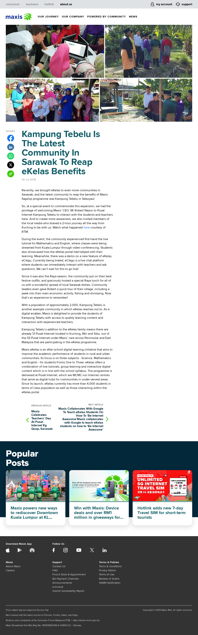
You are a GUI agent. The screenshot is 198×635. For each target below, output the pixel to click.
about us (66, 4)
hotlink (49, 4)
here (87, 227)
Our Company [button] (73, 16)
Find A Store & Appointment (69, 574)
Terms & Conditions (110, 566)
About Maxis (13, 566)
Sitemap (77, 625)
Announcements (62, 582)
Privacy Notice (107, 570)
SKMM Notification (109, 582)
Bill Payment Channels (65, 578)
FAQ (55, 570)
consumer (13, 4)
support (187, 4)
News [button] (133, 16)
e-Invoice (57, 586)
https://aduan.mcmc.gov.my (86, 620)
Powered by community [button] (106, 16)
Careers (10, 570)
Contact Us (58, 566)
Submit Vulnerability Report (68, 591)
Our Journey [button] (48, 16)
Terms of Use (106, 574)
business (32, 4)
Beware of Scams (109, 578)
